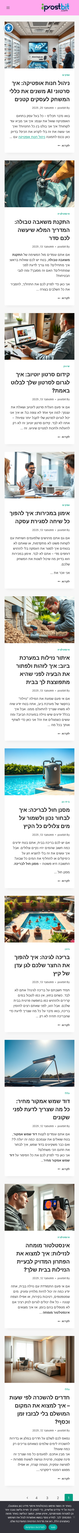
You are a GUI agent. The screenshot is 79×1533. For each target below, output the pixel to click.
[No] (74, 1517)
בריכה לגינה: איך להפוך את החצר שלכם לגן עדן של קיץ (42, 965)
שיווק (66, 366)
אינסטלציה (64, 213)
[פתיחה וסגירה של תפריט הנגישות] (8, 28)
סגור (52, 1527)
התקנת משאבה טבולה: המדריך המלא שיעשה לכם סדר (42, 230)
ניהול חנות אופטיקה (31, 137)
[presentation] (39, 45)
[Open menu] (8, 8)
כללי (67, 1093)
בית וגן (66, 801)
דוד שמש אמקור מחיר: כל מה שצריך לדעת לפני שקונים (41, 1109)
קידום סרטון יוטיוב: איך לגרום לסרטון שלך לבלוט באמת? (40, 382)
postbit (62, 107)
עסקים (66, 74)
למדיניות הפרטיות (35, 1527)
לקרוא (64, 145)
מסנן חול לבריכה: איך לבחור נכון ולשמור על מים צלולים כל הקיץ (44, 818)
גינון (67, 949)
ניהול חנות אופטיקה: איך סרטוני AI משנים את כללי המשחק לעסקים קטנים (39, 91)
